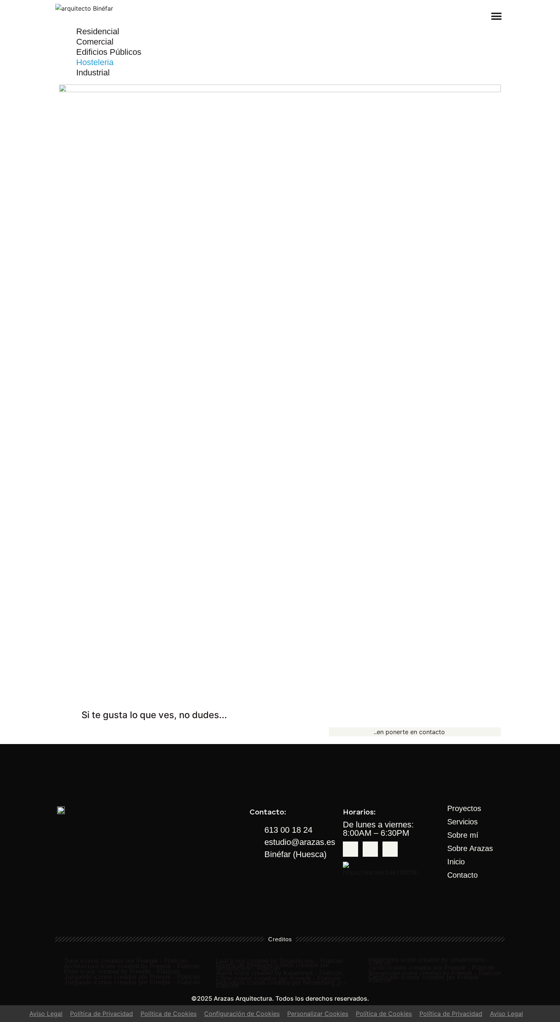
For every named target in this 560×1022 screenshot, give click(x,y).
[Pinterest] (390, 849)
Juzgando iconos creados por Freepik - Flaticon (132, 977)
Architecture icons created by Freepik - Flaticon (132, 966)
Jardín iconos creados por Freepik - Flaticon (431, 967)
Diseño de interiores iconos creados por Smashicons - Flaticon (273, 966)
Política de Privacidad (101, 1013)
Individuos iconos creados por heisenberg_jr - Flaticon (281, 984)
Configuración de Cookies (242, 1013)
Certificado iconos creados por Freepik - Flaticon (425, 979)
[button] (496, 16)
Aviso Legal (45, 1013)
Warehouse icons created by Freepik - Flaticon (434, 973)
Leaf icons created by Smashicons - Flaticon (279, 961)
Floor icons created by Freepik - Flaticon (121, 971)
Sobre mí (462, 835)
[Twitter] (350, 849)
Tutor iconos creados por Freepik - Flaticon (125, 961)
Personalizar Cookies (317, 1013)
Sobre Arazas (470, 848)
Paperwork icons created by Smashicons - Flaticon (428, 961)
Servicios (462, 822)
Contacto (462, 875)
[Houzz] (370, 849)
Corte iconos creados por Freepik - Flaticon (278, 978)
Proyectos (464, 808)
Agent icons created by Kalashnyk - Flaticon (279, 973)
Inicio (456, 862)
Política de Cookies (169, 1013)
